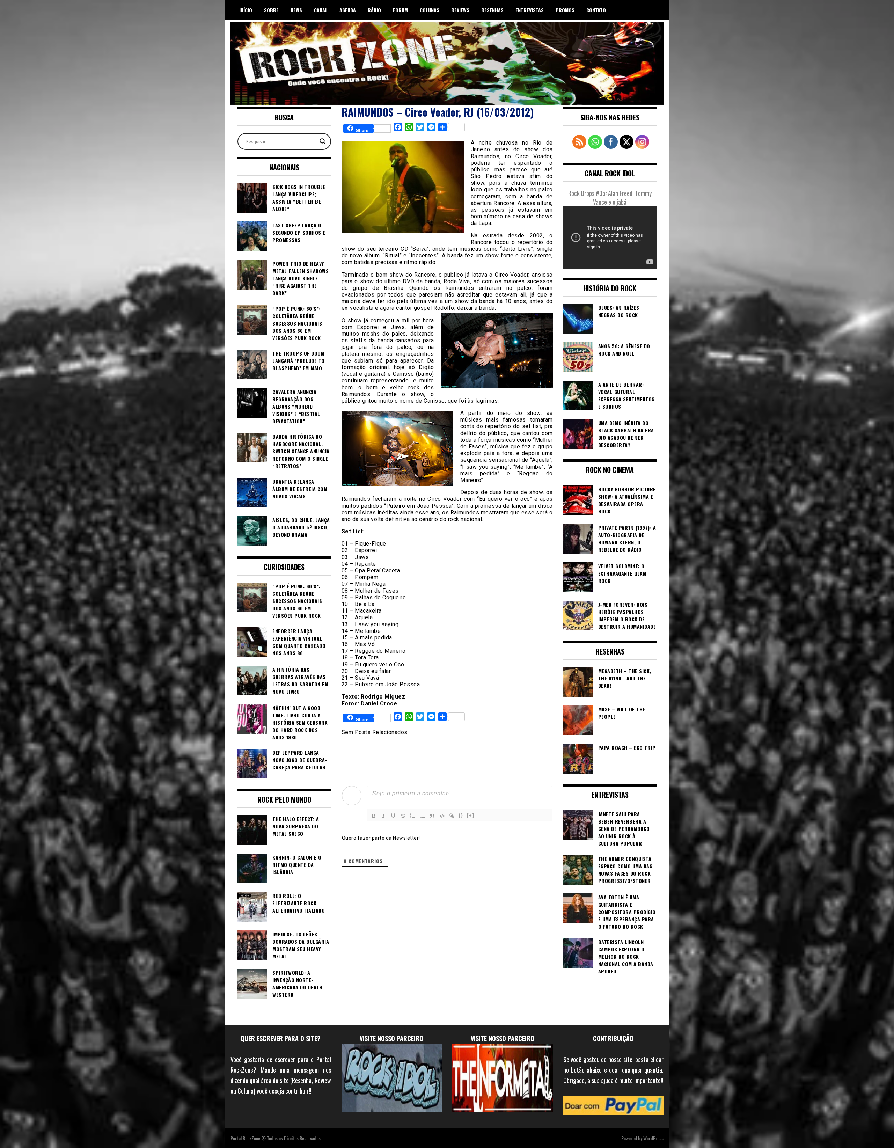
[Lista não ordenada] (422, 816)
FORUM (400, 10)
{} (461, 815)
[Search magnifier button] (323, 141)
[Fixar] (403, 816)
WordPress (653, 1138)
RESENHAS (492, 10)
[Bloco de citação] (432, 816)
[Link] (452, 816)
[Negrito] (374, 816)
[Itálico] (383, 816)
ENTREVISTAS (529, 10)
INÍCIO (245, 10)
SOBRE (271, 10)
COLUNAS (429, 10)
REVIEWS (460, 10)
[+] (471, 815)
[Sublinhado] (393, 816)
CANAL (321, 10)
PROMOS (565, 10)
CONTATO (596, 10)
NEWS (296, 10)
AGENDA (347, 10)
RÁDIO (374, 10)
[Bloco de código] (442, 816)
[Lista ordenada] (413, 816)
